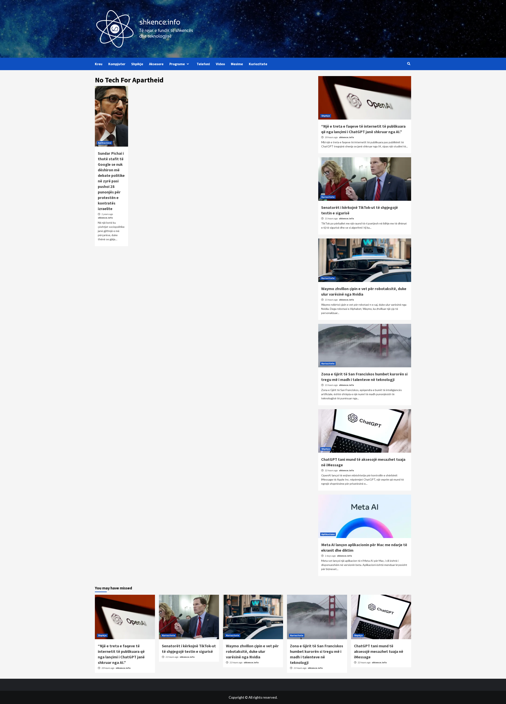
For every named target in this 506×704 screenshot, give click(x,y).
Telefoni (203, 64)
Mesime (237, 64)
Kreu (98, 64)
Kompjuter (116, 64)
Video (220, 64)
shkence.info (105, 217)
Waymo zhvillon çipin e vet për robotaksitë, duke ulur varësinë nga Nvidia (252, 651)
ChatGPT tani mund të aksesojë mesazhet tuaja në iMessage (378, 651)
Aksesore (156, 64)
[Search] (408, 63)
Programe (177, 64)
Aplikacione (104, 142)
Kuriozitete (258, 64)
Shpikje (137, 64)
